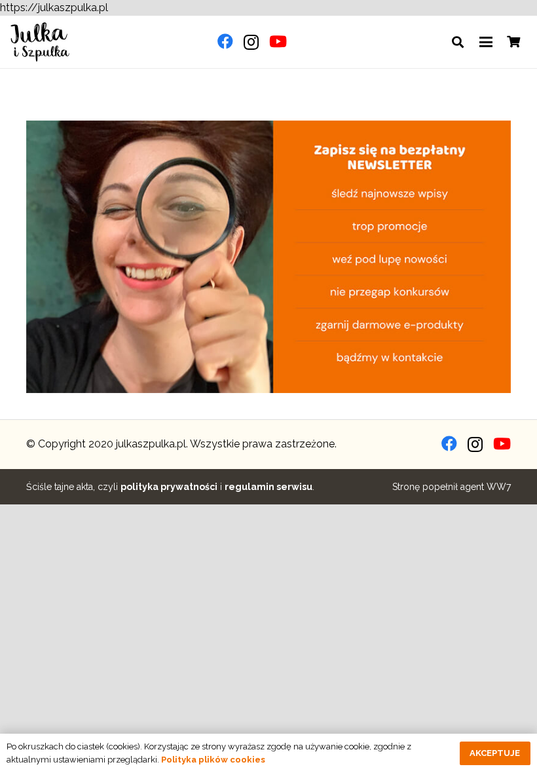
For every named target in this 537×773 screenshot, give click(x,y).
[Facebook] (225, 41)
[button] (458, 42)
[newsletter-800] (268, 257)
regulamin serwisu (268, 486)
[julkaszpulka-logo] (39, 42)
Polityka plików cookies (213, 759)
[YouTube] (278, 41)
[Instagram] (251, 41)
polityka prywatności (168, 486)
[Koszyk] (513, 42)
